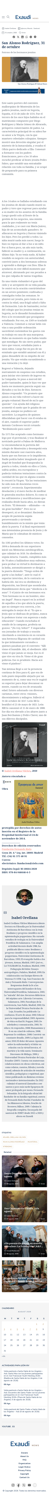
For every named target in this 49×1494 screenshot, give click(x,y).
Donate (24, 1453)
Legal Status (24, 1467)
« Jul (3, 1356)
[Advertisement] (24, 6)
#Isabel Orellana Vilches (14, 1137)
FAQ (24, 1460)
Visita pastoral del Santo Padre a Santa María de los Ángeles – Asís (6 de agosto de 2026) (24, 1410)
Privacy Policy (24, 1470)
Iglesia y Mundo (26, 28)
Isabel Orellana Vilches (18, 770)
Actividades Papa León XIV (15, 1365)
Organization (24, 1463)
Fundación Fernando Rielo (17, 849)
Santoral (37, 28)
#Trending (7, 1147)
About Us (24, 1456)
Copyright (24, 1474)
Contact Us (24, 1477)
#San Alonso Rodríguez (14, 1142)
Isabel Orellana (10, 28)
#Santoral (33, 1142)
